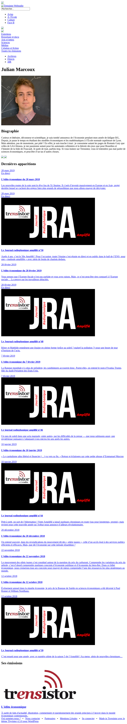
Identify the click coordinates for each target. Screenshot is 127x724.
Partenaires (50, 718)
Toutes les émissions (11, 51)
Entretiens (6, 34)
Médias (4, 45)
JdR (9, 61)
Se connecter (88, 718)
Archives (11, 56)
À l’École (12, 17)
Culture (11, 20)
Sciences (5, 42)
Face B (10, 22)
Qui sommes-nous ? (11, 718)
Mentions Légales (68, 718)
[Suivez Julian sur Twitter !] (5, 157)
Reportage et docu (10, 37)
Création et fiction (10, 48)
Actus (10, 14)
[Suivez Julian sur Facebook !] (2, 157)
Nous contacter (32, 718)
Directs (10, 59)
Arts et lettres (7, 39)
